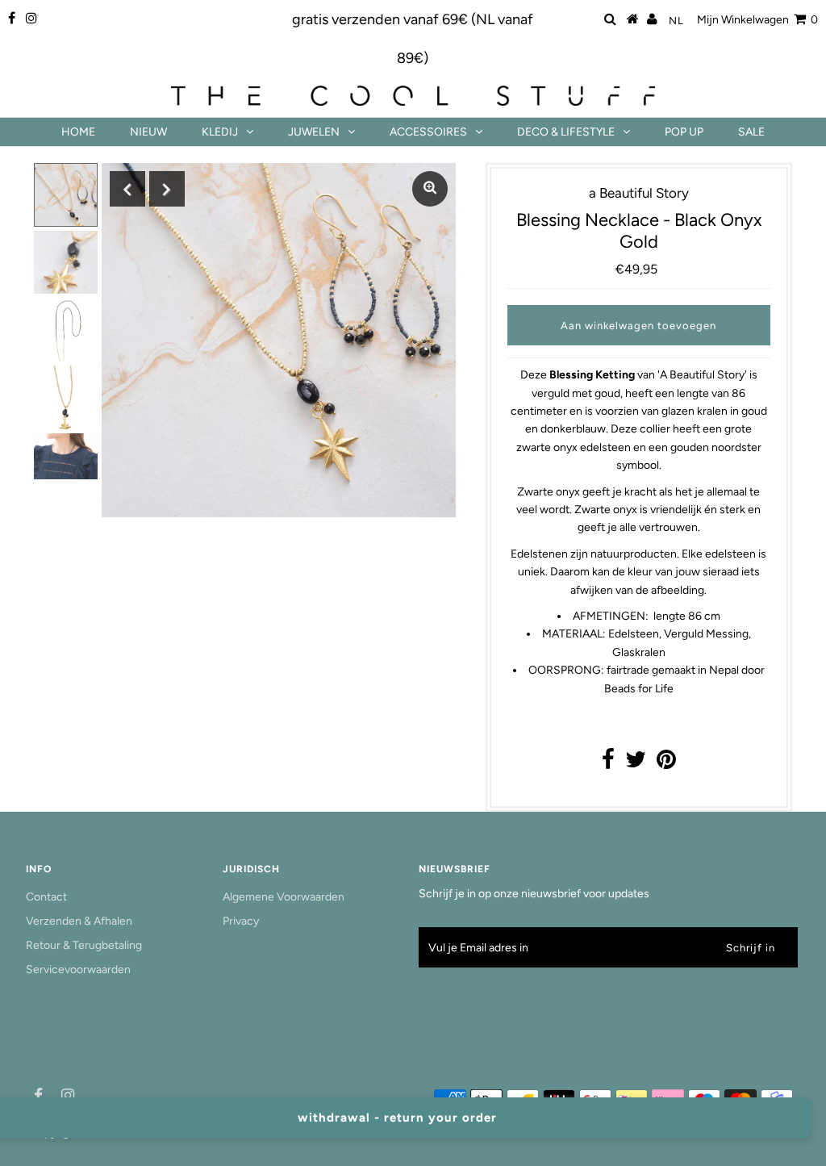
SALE (751, 132)
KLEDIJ (220, 132)
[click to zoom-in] (430, 189)
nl (676, 21)
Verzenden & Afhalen (79, 921)
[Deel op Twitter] (635, 764)
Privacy (241, 921)
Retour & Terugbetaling (84, 945)
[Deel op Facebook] (608, 764)
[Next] (167, 189)
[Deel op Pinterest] (666, 764)
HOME (78, 132)
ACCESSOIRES (428, 132)
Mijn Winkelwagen (757, 20)
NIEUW (148, 132)
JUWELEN (314, 132)
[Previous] (127, 189)
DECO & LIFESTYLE (566, 132)
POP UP (684, 132)
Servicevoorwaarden (78, 969)
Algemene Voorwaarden (283, 897)
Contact (46, 897)
